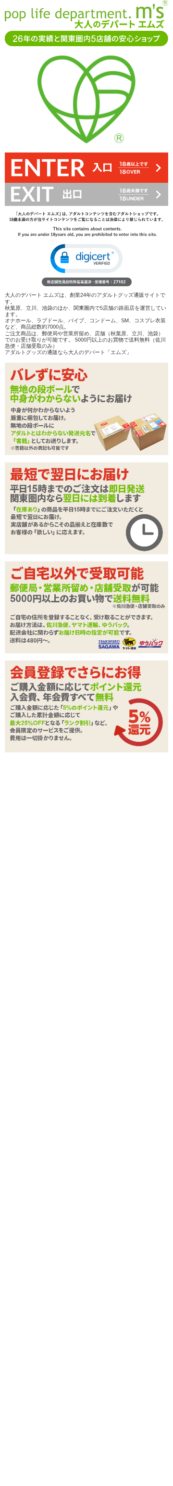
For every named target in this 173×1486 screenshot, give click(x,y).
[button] (86, 258)
